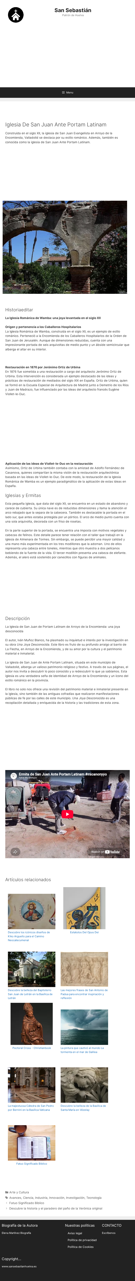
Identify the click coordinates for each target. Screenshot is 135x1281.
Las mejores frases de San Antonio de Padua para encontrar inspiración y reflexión (84, 994)
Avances (15, 1197)
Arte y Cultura (19, 1192)
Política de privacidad (82, 1240)
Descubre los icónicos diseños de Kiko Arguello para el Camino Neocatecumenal (29, 936)
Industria (41, 1197)
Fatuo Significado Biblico (31, 1163)
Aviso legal (75, 1233)
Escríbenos (108, 1233)
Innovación (56, 1197)
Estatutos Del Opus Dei (84, 932)
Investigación (75, 1197)
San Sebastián (72, 10)
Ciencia (28, 1197)
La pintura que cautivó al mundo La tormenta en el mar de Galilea (82, 1050)
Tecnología (94, 1197)
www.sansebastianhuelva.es (19, 1266)
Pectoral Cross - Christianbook (31, 1048)
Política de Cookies (81, 1247)
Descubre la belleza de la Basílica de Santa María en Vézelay (83, 1107)
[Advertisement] (67, 59)
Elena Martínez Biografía (16, 1233)
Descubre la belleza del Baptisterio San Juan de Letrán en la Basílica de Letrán (30, 994)
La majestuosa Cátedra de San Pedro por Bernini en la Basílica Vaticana (31, 1107)
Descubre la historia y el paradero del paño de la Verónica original (55, 1208)
